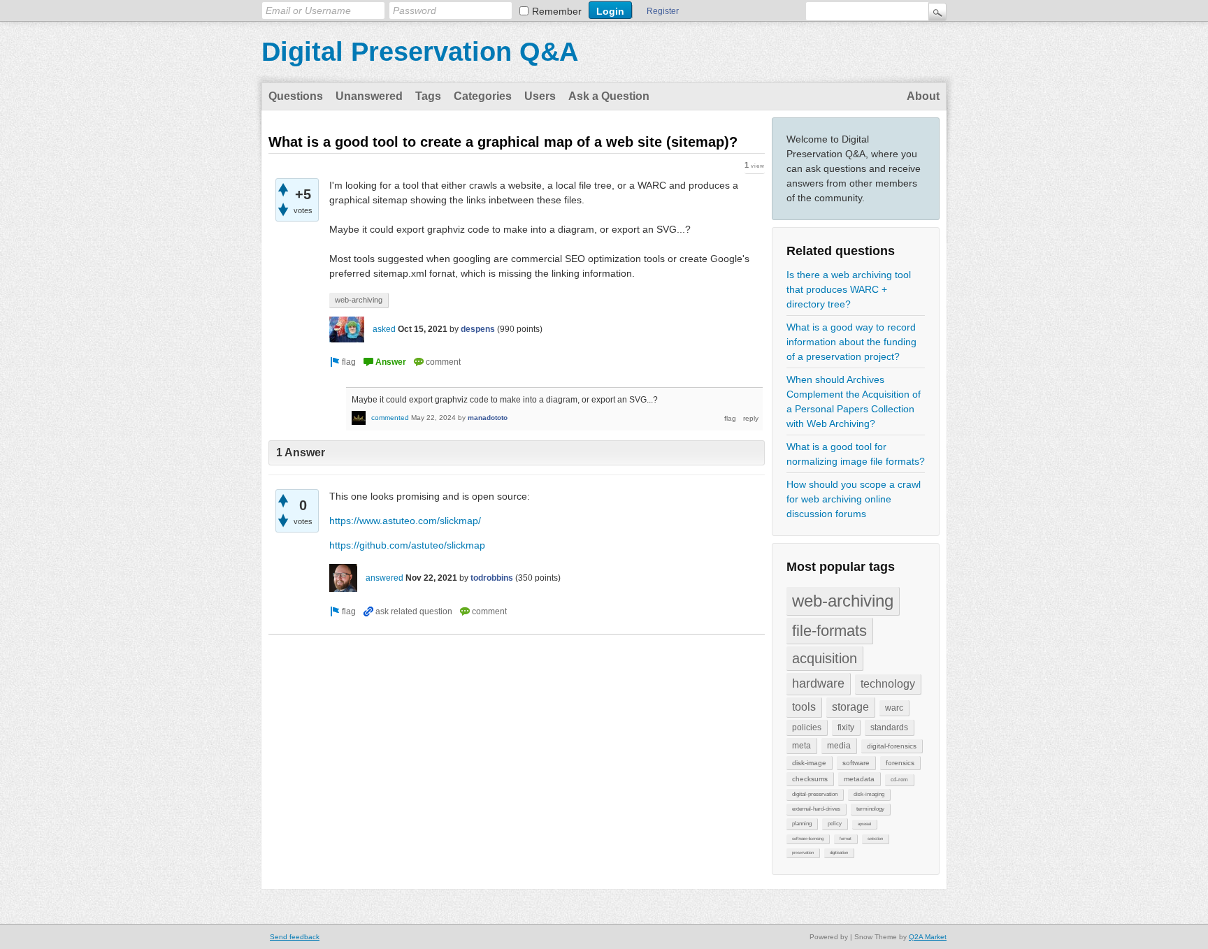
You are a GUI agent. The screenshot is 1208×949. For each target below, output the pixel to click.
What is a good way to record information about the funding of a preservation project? (851, 341)
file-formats (829, 630)
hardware (818, 683)
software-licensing (808, 838)
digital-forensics (891, 746)
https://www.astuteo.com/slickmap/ (405, 520)
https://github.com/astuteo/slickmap (407, 545)
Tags (428, 96)
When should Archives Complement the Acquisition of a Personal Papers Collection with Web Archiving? (853, 401)
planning (802, 823)
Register (663, 11)
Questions (295, 96)
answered (384, 578)
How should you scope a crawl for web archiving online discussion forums (853, 499)
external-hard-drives (816, 809)
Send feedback (294, 937)
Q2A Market (928, 937)
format (845, 838)
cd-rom (899, 779)
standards (889, 727)
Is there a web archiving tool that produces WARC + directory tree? (848, 289)
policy (835, 823)
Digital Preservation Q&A (419, 51)
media (839, 746)
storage (850, 707)
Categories (483, 96)
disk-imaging (869, 794)
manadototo (488, 417)
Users (540, 96)
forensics (900, 763)
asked (384, 329)
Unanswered (369, 96)
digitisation (839, 852)
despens (478, 329)
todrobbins (491, 578)
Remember (557, 11)
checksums (810, 779)
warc (894, 708)
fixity (845, 727)
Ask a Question (608, 96)
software (856, 763)
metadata (859, 779)
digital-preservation (814, 794)
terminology (870, 809)
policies (806, 727)
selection (875, 838)
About (923, 96)
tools (804, 707)
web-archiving (842, 600)
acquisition (824, 658)
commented (390, 417)
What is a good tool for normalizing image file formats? (855, 454)
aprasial (864, 824)
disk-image (809, 763)
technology (888, 684)
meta (801, 746)
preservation (803, 852)
